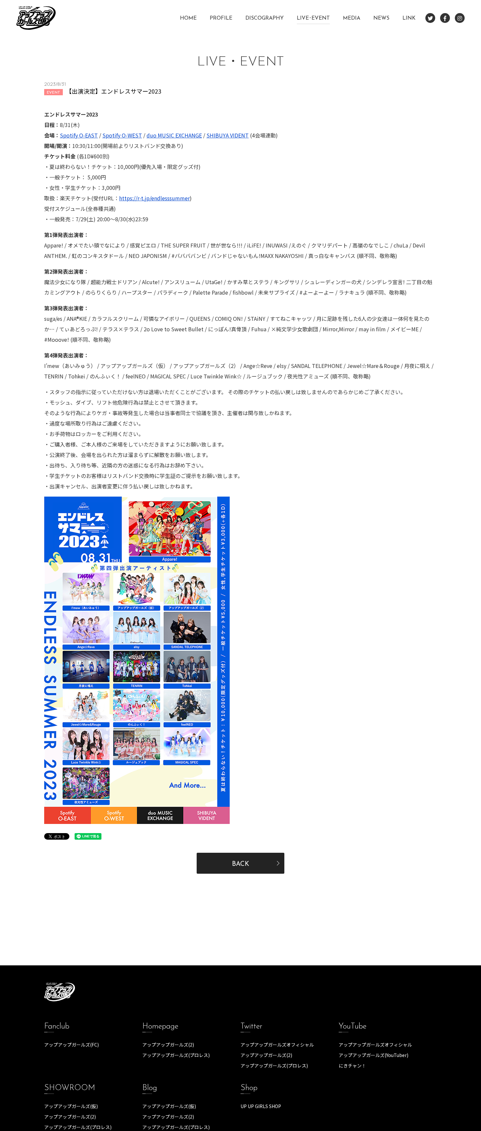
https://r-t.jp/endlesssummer (154, 198)
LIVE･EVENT (313, 18)
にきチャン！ (352, 1065)
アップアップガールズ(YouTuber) (373, 1055)
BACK (240, 864)
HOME (188, 18)
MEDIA (351, 18)
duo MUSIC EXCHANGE (174, 135)
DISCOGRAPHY (264, 18)
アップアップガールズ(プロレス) (176, 1055)
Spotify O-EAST (79, 135)
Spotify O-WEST (122, 135)
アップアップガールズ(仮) (71, 1106)
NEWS (381, 18)
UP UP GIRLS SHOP (260, 1106)
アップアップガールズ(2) (168, 1044)
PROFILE (221, 18)
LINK (409, 18)
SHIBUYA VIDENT (227, 135)
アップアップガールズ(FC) (71, 1044)
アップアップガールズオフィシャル (277, 1044)
